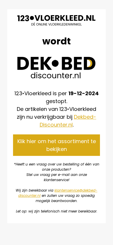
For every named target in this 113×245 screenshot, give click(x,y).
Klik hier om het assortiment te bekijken (56, 145)
